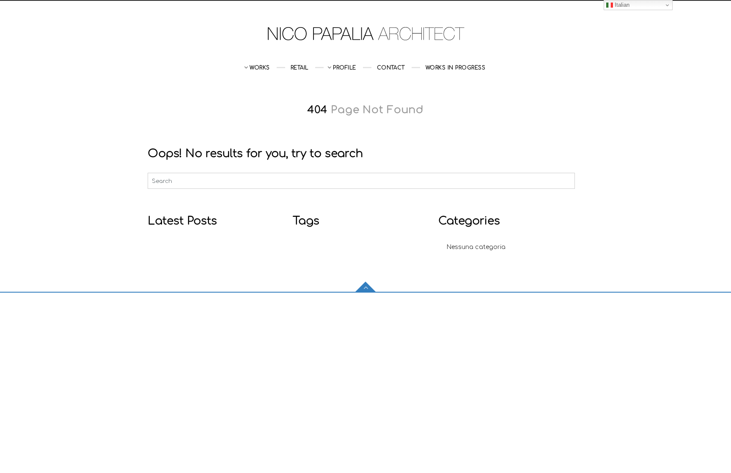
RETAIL (299, 68)
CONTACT (391, 68)
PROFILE (344, 68)
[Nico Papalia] (365, 33)
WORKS (259, 68)
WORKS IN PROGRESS (455, 68)
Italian (621, 5)
